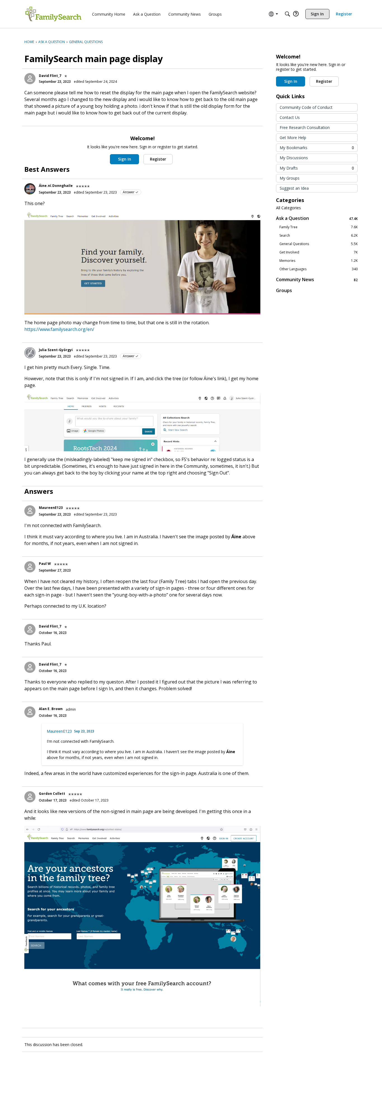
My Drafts (317, 168)
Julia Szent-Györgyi (56, 349)
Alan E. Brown (51, 708)
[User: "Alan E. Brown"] (30, 712)
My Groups (290, 178)
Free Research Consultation (305, 127)
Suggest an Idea (294, 188)
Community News (317, 280)
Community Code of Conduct (306, 107)
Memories (318, 260)
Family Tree (318, 227)
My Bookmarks (317, 147)
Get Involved (318, 252)
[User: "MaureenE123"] (30, 510)
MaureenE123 (51, 507)
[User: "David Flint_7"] (30, 78)
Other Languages (318, 269)
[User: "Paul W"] (30, 566)
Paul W (45, 563)
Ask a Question (317, 218)
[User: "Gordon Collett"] (30, 796)
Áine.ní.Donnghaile (56, 185)
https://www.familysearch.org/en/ (59, 329)
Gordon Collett (52, 793)
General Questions (318, 243)
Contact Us (290, 117)
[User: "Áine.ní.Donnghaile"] (30, 188)
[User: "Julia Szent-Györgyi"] (30, 352)
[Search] (287, 14)
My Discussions (294, 157)
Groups (284, 290)
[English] (53, 14)
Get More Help (293, 137)
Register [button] (158, 159)
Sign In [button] (124, 159)
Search (318, 235)
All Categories (288, 207)
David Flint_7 (50, 75)
